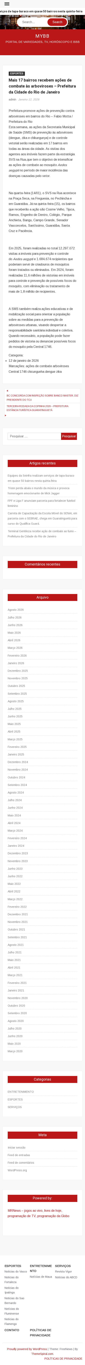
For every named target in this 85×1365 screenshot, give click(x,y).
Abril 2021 (14, 967)
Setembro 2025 (17, 693)
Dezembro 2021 (18, 914)
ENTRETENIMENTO (21, 1091)
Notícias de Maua (41, 1276)
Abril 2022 (14, 891)
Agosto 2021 (16, 944)
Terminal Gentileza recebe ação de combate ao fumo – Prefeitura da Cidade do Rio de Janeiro (42, 534)
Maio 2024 (14, 815)
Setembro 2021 (17, 937)
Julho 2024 (15, 800)
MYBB (42, 36)
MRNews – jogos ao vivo (25, 1210)
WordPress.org (17, 1170)
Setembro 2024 (17, 785)
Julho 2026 (15, 617)
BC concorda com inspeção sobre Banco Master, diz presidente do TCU (42, 397)
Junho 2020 (15, 1036)
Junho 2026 (15, 625)
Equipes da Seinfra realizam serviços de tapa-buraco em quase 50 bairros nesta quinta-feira (41, 478)
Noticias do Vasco (16, 1271)
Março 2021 (15, 975)
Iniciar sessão (17, 1147)
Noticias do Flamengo (12, 1322)
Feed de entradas (19, 1155)
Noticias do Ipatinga (12, 1290)
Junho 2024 (15, 807)
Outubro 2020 (16, 1005)
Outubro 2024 (16, 777)
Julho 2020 (15, 1028)
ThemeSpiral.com (42, 1353)
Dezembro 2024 (18, 762)
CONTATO (12, 1330)
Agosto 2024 (16, 792)
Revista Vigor (63, 1271)
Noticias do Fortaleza (12, 1280)
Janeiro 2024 (16, 845)
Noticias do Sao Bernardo (14, 1301)
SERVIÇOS (15, 1107)
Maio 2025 (14, 724)
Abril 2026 (14, 640)
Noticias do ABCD (66, 1277)
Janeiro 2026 (16, 663)
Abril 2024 (14, 823)
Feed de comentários (21, 1162)
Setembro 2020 (17, 1013)
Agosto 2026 (16, 609)
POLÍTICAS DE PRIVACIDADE (40, 1332)
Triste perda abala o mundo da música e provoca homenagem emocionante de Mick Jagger (38, 491)
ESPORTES (16, 73)
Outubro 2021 (16, 929)
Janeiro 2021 (16, 990)
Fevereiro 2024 (17, 838)
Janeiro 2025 (16, 754)
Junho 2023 (15, 868)
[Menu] (6, 4)
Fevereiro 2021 (17, 982)
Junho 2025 (15, 716)
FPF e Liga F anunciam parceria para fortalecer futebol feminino (41, 503)
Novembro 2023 (18, 861)
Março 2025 (15, 739)
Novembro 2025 (18, 678)
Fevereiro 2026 (17, 655)
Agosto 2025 (16, 701)
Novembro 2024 (18, 769)
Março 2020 (15, 1051)
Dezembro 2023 (18, 853)
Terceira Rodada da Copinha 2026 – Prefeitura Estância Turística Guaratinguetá (37, 408)
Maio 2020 (14, 1043)
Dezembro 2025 (18, 670)
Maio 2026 (14, 632)
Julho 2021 (15, 952)
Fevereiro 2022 (17, 906)
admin (12, 99)
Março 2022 (15, 899)
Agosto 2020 (16, 1021)
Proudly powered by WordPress (27, 1349)
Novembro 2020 (18, 998)
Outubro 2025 (16, 685)
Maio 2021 (14, 960)
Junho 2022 (15, 876)
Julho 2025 (15, 708)
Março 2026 (15, 647)
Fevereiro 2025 (17, 746)
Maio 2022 (14, 883)
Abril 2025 (14, 731)
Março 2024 (15, 830)
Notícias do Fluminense (12, 1311)
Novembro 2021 (18, 921)
